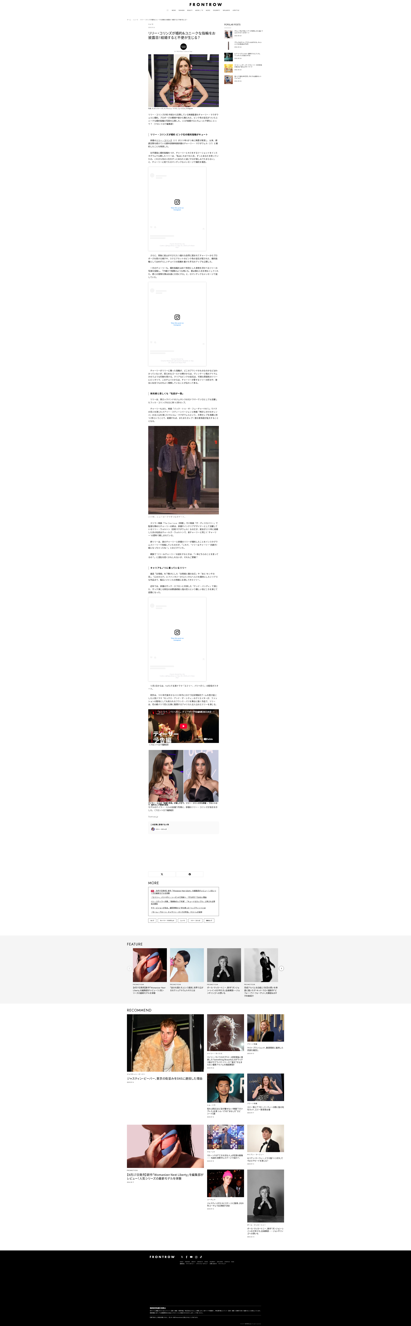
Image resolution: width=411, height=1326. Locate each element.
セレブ (152, 920)
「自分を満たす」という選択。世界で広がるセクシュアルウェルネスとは (186, 989)
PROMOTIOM (138, 984)
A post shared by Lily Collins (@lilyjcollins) (172, 244)
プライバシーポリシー (202, 1264)
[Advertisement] (183, 852)
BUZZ (232, 1262)
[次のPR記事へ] (281, 968)
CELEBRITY (216, 10)
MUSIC (208, 10)
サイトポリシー (190, 1264)
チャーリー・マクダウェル (167, 920)
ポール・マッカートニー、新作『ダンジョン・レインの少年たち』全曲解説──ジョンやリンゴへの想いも (223, 990)
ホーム (129, 20)
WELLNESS (226, 10)
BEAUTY (190, 10)
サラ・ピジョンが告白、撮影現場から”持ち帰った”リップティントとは (178, 908)
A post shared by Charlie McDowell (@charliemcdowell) (174, 360)
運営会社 (182, 1264)
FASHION (182, 10)
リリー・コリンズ (164, 140)
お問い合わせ (213, 1264)
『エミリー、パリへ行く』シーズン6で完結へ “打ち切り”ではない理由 (179, 897)
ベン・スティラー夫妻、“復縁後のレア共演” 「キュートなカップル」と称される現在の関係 (183, 902)
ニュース (135, 20)
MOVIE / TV (199, 10)
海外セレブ (209, 920)
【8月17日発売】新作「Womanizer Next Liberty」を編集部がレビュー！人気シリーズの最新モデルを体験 (149, 990)
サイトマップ (222, 1264)
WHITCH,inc (248, 1324)
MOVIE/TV (200, 1262)
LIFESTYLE (236, 10)
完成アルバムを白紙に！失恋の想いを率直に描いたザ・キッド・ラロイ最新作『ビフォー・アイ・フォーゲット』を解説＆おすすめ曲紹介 (261, 991)
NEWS (174, 10)
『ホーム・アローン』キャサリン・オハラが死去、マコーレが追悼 (176, 912)
